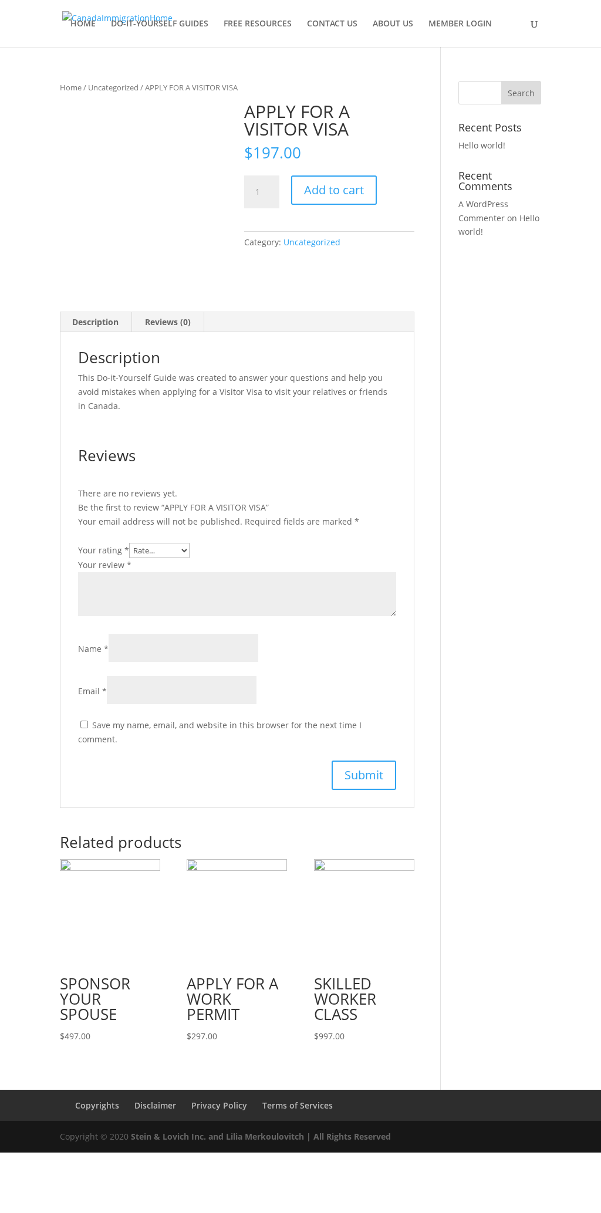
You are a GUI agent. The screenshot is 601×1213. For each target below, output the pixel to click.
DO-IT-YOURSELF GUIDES (159, 24)
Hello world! (481, 145)
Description (95, 321)
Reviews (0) (168, 321)
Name (93, 648)
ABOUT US (393, 24)
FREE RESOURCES (258, 24)
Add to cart (334, 190)
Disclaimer (155, 1105)
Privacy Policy (219, 1105)
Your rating (103, 550)
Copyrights (97, 1105)
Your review (104, 564)
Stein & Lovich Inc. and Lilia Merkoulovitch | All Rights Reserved (261, 1136)
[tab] (95, 322)
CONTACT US (332, 24)
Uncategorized (113, 87)
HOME (83, 24)
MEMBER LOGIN (460, 24)
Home (71, 87)
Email (92, 691)
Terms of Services (297, 1105)
